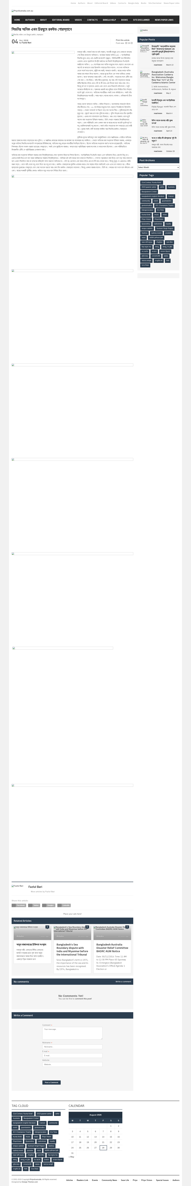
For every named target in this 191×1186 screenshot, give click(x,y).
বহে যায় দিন (145, 251)
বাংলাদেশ (154, 251)
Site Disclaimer (155, 3)
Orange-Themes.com (30, 1182)
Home (73, 3)
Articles (20, 936)
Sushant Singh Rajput (164, 228)
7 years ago (44, 936)
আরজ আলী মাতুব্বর (147, 242)
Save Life (125, 1180)
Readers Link (82, 1180)
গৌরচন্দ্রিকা (159, 242)
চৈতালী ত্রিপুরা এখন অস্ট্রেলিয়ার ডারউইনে (163, 101)
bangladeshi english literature (153, 196)
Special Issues (162, 1180)
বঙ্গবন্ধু (157, 247)
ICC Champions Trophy (165, 205)
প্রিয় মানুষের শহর (146, 247)
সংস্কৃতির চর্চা (158, 261)
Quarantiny (146, 224)
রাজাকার (166, 256)
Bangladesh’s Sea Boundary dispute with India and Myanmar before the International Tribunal (72, 949)
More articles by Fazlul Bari (43, 892)
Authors (81, 3)
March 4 (169, 113)
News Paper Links (171, 3)
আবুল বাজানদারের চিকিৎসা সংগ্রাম (31, 944)
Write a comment (123, 982)
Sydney (144, 233)
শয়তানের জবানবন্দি (146, 261)
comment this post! (83, 999)
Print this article (122, 40)
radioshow (158, 224)
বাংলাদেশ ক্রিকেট (165, 251)
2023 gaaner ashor (149, 187)
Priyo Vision (146, 219)
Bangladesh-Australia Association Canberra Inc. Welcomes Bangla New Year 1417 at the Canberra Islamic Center (163, 77)
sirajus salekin (147, 228)
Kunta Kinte (146, 215)
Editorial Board (101, 3)
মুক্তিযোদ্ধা (145, 256)
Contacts (122, 3)
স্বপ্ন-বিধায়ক (145, 265)
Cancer (171, 196)
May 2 (168, 93)
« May (71, 1157)
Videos (113, 3)
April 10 (169, 131)
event (156, 201)
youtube (168, 233)
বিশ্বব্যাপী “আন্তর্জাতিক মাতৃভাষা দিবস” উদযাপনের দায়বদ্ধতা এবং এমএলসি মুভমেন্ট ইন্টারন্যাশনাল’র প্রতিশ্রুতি (163, 50)
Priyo (135, 1180)
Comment (47, 1025)
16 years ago (83, 936)
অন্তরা (143, 238)
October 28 (170, 151)
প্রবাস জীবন (169, 242)
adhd (162, 187)
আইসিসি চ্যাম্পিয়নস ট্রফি (156, 238)
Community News (109, 1180)
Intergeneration (147, 210)
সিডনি (167, 261)
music (156, 215)
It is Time (160, 210)
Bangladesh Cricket (149, 192)
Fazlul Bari (26, 42)
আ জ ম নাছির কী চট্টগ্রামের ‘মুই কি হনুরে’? (164, 139)
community (146, 201)
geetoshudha (147, 205)
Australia (171, 187)
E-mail (45, 1051)
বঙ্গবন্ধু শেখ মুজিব (167, 247)
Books (143, 3)
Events (95, 1180)
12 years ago (123, 936)
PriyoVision (159, 219)
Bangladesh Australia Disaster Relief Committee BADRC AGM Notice (112, 947)
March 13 (169, 65)
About (90, 3)
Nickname (47, 1042)
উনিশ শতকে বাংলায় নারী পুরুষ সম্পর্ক (162, 122)
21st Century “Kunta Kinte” (152, 182)
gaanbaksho (166, 201)
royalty (168, 224)
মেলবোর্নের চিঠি (156, 256)
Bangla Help (133, 3)
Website (45, 1060)
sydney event (156, 233)
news (165, 215)
